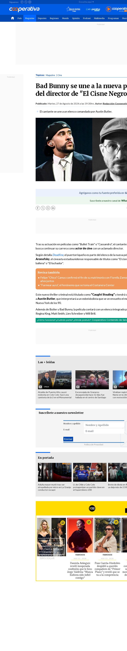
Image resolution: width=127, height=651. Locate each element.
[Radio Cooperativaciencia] (93, 9)
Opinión (76, 18)
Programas (113, 18)
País (20, 18)
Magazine (29, 18)
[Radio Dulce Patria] (73, 9)
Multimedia (99, 18)
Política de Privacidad (93, 444)
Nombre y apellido (71, 423)
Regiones (54, 18)
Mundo (65, 18)
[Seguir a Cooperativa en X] (25, 2)
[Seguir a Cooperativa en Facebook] (22, 2)
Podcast (87, 18)
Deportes (42, 18)
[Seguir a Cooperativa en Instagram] (29, 2)
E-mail (66, 429)
